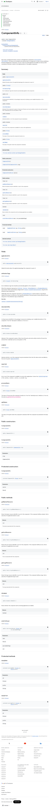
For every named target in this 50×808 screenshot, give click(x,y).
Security (3, 753)
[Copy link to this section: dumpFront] (9, 696)
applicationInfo (6, 80)
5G (18, 759)
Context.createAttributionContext (32, 289)
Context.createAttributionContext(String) (12, 301)
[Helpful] (46, 10)
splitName (5, 142)
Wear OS (35, 751)
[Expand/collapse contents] (8, 14)
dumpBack (9, 228)
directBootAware (6, 107)
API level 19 (7, 565)
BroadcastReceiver (42, 288)
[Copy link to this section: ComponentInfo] (12, 426)
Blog (2, 759)
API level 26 (7, 404)
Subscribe (17, 801)
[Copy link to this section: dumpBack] (8, 660)
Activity (20, 288)
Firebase (3, 790)
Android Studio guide (22, 768)
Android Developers (5, 10)
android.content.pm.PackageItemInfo (10, 45)
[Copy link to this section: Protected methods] (16, 656)
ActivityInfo (5, 51)
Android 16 (3, 768)
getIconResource (7, 192)
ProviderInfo (10, 51)
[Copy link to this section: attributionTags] (11, 273)
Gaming (19, 749)
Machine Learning (21, 751)
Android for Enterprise (5, 751)
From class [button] (14, 152)
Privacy (19, 757)
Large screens (36, 749)
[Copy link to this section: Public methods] (13, 497)
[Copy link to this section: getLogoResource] (13, 563)
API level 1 (7, 29)
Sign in (47, 1)
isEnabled (5, 209)
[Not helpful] (48, 10)
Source (2, 755)
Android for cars (37, 755)
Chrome (3, 788)
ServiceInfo (15, 51)
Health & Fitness (21, 753)
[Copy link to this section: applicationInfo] (11, 256)
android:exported (43, 376)
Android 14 (3, 772)
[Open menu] (2, 1)
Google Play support (38, 770)
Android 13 (3, 774)
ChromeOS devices (37, 753)
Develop (11, 10)
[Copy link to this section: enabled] (7, 345)
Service (25, 288)
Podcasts (3, 761)
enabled (4, 116)
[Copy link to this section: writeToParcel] (10, 621)
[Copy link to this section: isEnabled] (8, 593)
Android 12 (3, 776)
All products (3, 794)
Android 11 (3, 778)
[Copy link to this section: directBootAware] (12, 326)
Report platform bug (38, 766)
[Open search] (32, 1)
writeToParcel (6, 218)
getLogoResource (7, 201)
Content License (35, 736)
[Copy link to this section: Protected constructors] (19, 467)
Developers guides (21, 770)
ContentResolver (32, 288)
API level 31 (7, 276)
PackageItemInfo (11, 40)
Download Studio (21, 774)
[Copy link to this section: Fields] (6, 252)
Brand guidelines (13, 798)
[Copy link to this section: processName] (10, 383)
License (6, 798)
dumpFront (9, 232)
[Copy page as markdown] (24, 33)
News (2, 757)
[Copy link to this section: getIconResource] (12, 532)
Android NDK (20, 776)
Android (3, 749)
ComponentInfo (6, 161)
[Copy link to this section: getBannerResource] (14, 502)
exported (5, 125)
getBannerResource (7, 184)
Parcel (11, 172)
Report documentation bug (39, 768)
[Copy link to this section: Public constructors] (16, 421)
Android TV (36, 757)
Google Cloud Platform (6, 792)
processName (6, 133)
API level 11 (7, 595)
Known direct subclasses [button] (10, 50)
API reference (5, 6)
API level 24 (7, 328)
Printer (14, 228)
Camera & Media (21, 755)
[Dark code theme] (47, 262)
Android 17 (3, 766)
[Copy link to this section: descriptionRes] (11, 307)
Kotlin (43, 35)
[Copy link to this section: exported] (8, 364)
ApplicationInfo (10, 77)
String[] (8, 85)
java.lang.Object (4, 44)
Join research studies (38, 772)
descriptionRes (6, 97)
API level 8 (7, 309)
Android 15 (3, 770)
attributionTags (6, 88)
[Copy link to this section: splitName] (8, 402)
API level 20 (7, 504)
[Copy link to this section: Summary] (9, 69)
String (7, 130)
